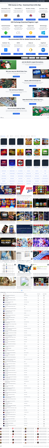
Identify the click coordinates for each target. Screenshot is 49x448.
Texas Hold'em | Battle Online (18, 8)
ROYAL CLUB (28, 167)
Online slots (37, 173)
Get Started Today (32, 67)
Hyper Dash (25, 368)
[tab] (3, 136)
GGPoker (6, 313)
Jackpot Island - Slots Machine (45, 167)
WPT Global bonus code (8, 397)
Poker (43, 1)
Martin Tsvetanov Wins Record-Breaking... (10, 352)
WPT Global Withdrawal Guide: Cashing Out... (11, 372)
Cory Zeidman (7, 318)
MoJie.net (31, 43)
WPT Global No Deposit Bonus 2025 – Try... (10, 412)
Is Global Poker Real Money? (8, 403)
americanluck (29, 183)
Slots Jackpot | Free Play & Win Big (5, 8)
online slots (6, 364)
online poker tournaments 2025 (28, 359)
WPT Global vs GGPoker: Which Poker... (10, 394)
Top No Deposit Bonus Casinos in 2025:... (10, 310)
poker (6, 362)
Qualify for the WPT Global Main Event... (10, 339)
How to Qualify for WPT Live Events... (9, 326)
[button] (20, 290)
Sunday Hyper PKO (7, 377)
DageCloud (43, 43)
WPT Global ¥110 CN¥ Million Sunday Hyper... (11, 330)
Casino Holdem (20, 167)
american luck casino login (20, 183)
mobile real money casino (8, 388)
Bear (37, 146)
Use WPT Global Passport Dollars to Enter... (10, 337)
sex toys (6, 399)
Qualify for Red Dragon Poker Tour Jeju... (10, 297)
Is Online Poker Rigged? (8, 348)
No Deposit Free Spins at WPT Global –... (10, 418)
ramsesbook (20, 156)
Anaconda (12, 156)
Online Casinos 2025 (7, 366)
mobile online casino (26, 315)
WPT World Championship (8, 329)
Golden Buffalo (4, 146)
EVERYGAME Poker (7, 382)
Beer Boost (28, 146)
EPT (24, 357)
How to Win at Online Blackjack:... (9, 423)
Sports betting (28, 173)
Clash (45, 146)
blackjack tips (26, 423)
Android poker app (7, 322)
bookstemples (37, 156)
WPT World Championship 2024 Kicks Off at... (11, 328)
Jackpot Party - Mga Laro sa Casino (37, 167)
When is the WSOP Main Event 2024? (9, 350)
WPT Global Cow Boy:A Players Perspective (10, 405)
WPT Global (6, 298)
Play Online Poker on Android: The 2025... (10, 321)
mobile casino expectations (8, 335)
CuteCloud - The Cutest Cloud (5, 43)
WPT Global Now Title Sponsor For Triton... (10, 299)
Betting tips (28, 178)
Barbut (4, 167)
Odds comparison (37, 178)
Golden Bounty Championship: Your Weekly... (11, 332)
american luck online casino (37, 183)
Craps (45, 173)
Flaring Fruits (4, 156)
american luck (12, 183)
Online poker (20, 178)
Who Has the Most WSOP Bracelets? (9, 319)
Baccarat (12, 167)
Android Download (5, 25)
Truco (12, 146)
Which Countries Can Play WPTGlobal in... (10, 341)
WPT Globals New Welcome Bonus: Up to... (10, 425)
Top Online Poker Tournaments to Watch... (10, 359)
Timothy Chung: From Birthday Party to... (10, 416)
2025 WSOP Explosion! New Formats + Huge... (11, 407)
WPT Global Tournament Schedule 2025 (10, 370)
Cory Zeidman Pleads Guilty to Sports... (10, 317)
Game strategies (3, 178)
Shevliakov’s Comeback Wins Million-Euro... (10, 390)
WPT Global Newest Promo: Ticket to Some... (10, 392)
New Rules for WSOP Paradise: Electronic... (10, 383)
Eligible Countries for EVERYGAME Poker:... (10, 381)
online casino (25, 379)
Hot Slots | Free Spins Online (31, 8)
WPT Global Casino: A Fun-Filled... (9, 385)
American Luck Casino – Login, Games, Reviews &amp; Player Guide (9, 3)
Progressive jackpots (20, 173)
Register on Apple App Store (18, 25)
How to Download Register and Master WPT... (11, 304)
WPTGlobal (6, 342)
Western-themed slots (8, 406)
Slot (40, 1)
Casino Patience (45, 156)
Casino (38, 1)
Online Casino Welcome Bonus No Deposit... (10, 379)
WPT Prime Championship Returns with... (10, 306)
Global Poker (6, 404)
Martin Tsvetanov (7, 353)
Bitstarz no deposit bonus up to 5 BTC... (10, 401)
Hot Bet (20, 146)
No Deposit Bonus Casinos (8, 311)
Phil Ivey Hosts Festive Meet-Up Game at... (10, 414)
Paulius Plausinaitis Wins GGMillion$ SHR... (10, 361)
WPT (5, 307)
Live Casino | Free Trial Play (43, 8)
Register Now (31, 25)
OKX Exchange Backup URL (43, 25)
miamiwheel (28, 156)
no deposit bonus (26, 401)
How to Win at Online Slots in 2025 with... (10, 363)
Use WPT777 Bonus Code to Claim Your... (10, 396)
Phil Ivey (6, 415)
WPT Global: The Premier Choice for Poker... (10, 374)
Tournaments (12, 178)
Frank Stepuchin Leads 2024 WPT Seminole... (10, 308)
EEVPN (18, 43)
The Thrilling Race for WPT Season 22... (10, 295)
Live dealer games (12, 173)
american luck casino (4, 183)
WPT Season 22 (7, 296)
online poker (25, 348)
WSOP (6, 320)
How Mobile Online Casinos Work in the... (10, 315)
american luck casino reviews (45, 183)
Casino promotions (45, 178)
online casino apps (7, 302)
